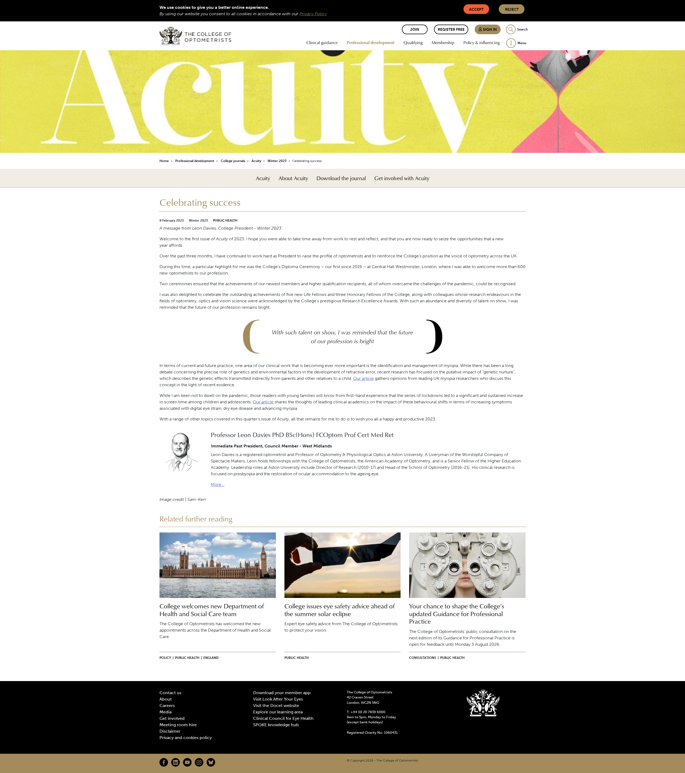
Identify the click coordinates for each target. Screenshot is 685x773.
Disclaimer (169, 731)
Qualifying (413, 42)
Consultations (422, 658)
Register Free (451, 29)
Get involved (172, 718)
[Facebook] (163, 762)
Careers (167, 705)
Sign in (489, 29)
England (211, 658)
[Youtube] (187, 762)
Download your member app (282, 692)
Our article (363, 378)
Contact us (170, 692)
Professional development (370, 42)
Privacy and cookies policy (185, 737)
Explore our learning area (278, 711)
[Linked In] (175, 762)
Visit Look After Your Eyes (278, 699)
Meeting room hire (178, 724)
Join (414, 29)
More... (217, 484)
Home (164, 161)
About (165, 699)
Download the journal (341, 178)
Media (165, 711)
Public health (225, 220)
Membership (443, 42)
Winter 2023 (277, 161)
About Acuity (293, 178)
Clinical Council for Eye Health (283, 718)
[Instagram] (199, 762)
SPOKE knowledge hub (276, 724)
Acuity (256, 161)
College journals (233, 161)
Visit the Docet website (276, 705)
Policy (165, 658)
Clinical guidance (322, 42)
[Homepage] (195, 36)
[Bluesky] (211, 762)
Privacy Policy (313, 13)
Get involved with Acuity (401, 178)
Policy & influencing (481, 42)
